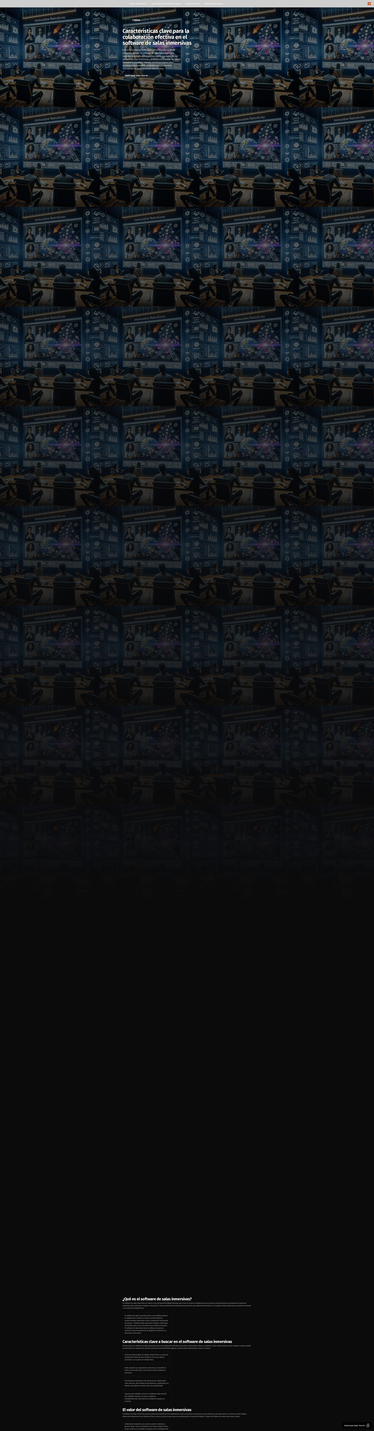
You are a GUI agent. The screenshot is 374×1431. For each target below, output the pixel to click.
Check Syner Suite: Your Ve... (137, 75)
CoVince (136, 20)
